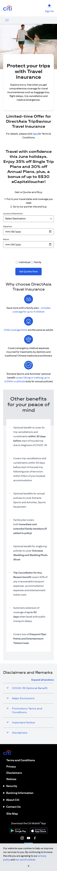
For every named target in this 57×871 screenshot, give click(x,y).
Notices (11, 779)
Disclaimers (14, 772)
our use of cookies (25, 859)
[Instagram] (22, 838)
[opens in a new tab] (7, 8)
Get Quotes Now (28, 271)
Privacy (11, 766)
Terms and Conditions (20, 760)
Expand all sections (42, 679)
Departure (7, 226)
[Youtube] (28, 838)
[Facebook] (35, 838)
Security (11, 786)
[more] (7, 20)
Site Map (12, 813)
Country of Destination (13, 213)
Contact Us (13, 806)
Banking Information (19, 793)
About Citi (12, 799)
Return (6, 239)
